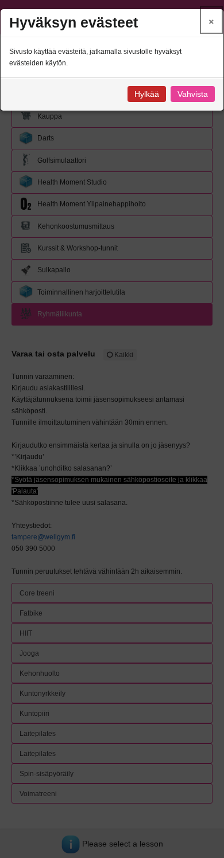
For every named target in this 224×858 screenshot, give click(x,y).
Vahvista (192, 94)
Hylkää (146, 94)
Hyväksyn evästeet (73, 22)
